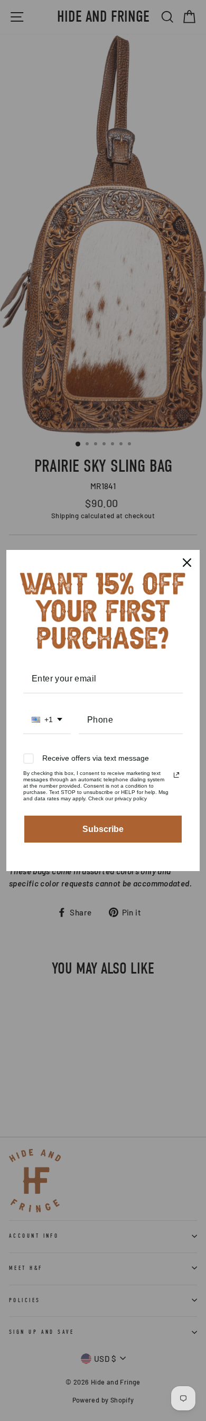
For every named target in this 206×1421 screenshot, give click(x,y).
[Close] (187, 562)
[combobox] (47, 720)
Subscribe (103, 829)
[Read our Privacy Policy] (176, 775)
